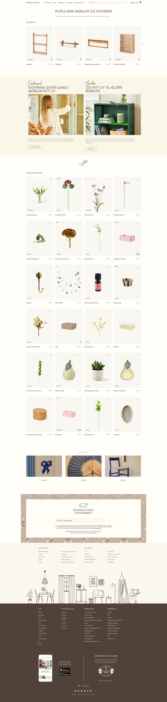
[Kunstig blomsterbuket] (69, 238)
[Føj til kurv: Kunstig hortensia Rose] (80, 217)
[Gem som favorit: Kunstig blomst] (109, 224)
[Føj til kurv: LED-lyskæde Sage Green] (80, 305)
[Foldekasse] (69, 414)
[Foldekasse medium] (127, 238)
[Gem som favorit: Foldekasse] (80, 399)
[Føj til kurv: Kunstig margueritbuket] (51, 349)
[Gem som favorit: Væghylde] (51, 29)
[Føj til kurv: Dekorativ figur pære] (139, 393)
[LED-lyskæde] (69, 282)
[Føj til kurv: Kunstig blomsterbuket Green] (80, 261)
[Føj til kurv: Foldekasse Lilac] (80, 437)
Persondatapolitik (97, 528)
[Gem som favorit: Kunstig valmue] (109, 180)
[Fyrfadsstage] (127, 282)
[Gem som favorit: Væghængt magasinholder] (109, 29)
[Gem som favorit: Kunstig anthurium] (138, 180)
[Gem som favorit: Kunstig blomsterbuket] (80, 224)
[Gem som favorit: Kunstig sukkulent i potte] (109, 355)
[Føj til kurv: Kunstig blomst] (110, 261)
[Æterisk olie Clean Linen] (98, 282)
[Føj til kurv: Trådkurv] (139, 349)
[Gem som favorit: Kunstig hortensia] (80, 180)
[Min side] (134, 3)
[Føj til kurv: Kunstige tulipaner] (51, 217)
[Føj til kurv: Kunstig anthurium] (139, 217)
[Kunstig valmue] (98, 194)
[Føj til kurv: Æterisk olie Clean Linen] (110, 305)
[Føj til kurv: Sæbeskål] (139, 437)
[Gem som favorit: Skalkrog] (51, 268)
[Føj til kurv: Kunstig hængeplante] (51, 261)
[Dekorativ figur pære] (127, 370)
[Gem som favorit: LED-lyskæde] (80, 268)
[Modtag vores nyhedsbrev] (109, 520)
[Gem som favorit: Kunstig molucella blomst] (51, 355)
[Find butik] (131, 3)
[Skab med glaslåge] (127, 43)
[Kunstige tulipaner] (39, 194)
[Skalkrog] (39, 282)
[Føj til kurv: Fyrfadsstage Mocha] (139, 305)
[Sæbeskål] (127, 414)
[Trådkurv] (127, 326)
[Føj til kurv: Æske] (80, 349)
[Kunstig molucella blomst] (39, 370)
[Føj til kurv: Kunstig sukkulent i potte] (110, 393)
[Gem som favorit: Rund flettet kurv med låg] (51, 399)
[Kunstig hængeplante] (39, 238)
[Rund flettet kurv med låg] (39, 414)
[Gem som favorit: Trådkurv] (138, 311)
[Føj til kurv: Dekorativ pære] (80, 393)
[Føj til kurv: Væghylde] (51, 67)
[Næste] (143, 44)
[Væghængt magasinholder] (98, 43)
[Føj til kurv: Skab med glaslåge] (139, 67)
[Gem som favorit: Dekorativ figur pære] (138, 355)
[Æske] (69, 326)
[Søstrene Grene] (33, 2)
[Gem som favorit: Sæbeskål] (138, 399)
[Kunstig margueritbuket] (39, 326)
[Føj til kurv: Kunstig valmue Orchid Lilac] (110, 217)
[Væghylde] (39, 43)
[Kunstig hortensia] (69, 194)
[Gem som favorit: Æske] (80, 311)
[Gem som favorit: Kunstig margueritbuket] (51, 311)
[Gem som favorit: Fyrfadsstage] (138, 268)
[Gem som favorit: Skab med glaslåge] (138, 29)
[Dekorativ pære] (69, 370)
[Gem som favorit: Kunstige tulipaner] (51, 180)
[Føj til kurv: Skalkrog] (51, 305)
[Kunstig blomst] (98, 238)
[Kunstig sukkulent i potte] (98, 370)
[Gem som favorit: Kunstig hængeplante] (51, 224)
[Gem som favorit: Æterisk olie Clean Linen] (109, 268)
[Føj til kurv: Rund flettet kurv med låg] (51, 437)
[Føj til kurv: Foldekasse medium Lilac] (139, 261)
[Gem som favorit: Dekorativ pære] (80, 355)
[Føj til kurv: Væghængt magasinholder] (110, 67)
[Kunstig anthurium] (127, 194)
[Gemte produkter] (137, 3)
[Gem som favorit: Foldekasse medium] (138, 224)
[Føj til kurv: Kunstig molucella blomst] (51, 393)
